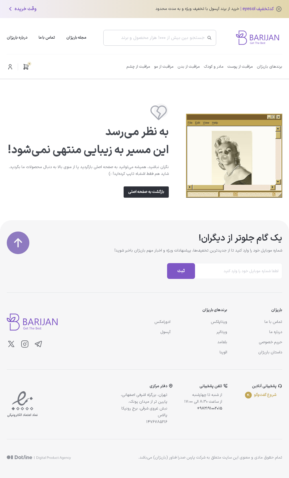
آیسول (165, 332)
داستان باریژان (270, 352)
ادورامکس (162, 322)
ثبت (181, 271)
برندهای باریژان (269, 67)
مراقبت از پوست (240, 67)
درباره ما (275, 332)
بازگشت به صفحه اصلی (146, 192)
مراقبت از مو (164, 67)
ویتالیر (221, 332)
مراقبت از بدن (189, 67)
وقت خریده (25, 9)
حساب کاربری (10, 66)
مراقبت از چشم (138, 67)
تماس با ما (47, 38)
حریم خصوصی (270, 342)
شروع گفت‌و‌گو (265, 395)
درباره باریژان (17, 38)
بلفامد (222, 342)
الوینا (223, 352)
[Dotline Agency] (39, 457)
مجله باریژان (76, 38)
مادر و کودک (214, 67)
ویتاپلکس (219, 322)
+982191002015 (209, 408)
